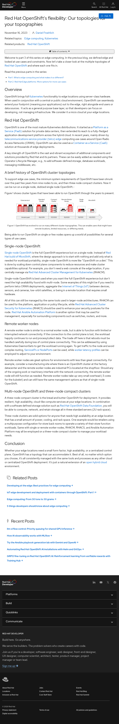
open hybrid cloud (96, 462)
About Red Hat (8, 688)
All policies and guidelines (86, 710)
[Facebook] (115, 583)
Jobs (41, 688)
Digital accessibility (9, 714)
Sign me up (9, 666)
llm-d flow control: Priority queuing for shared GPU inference (39, 528)
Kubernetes (51, 38)
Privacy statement (9, 710)
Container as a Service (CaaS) (90, 143)
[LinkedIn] (94, 583)
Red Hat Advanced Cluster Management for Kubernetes (61, 272)
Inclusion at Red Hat (10, 695)
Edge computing (33, 38)
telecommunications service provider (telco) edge (33, 139)
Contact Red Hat (45, 691)
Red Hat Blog (81, 691)
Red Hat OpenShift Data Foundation (81, 405)
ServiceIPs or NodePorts (38, 350)
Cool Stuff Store (45, 695)
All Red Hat (103, 7)
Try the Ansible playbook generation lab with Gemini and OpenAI (41, 542)
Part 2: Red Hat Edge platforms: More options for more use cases (37, 81)
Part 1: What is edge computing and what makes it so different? (36, 77)
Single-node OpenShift (18, 252)
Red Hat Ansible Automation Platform (33, 312)
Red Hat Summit (82, 695)
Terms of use (44, 710)
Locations (6, 691)
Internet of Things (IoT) (75, 286)
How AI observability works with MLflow (28, 535)
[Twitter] (108, 583)
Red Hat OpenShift (38, 44)
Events (79, 688)
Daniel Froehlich (45, 32)
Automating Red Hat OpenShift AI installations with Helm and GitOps (44, 549)
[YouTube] (101, 583)
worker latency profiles (87, 350)
